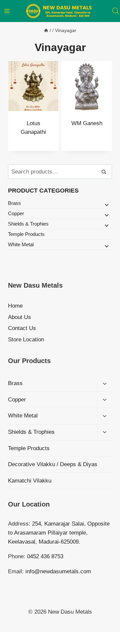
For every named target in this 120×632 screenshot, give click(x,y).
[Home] (46, 30)
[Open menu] (7, 11)
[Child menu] (106, 204)
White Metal (21, 244)
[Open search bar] (115, 11)
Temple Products (26, 234)
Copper (16, 213)
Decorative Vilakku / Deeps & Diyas (52, 464)
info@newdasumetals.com (58, 571)
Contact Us (22, 328)
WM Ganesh (86, 123)
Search (105, 172)
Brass (14, 203)
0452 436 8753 (45, 556)
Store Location (26, 339)
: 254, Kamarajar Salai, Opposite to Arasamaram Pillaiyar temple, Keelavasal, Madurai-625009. (59, 533)
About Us (19, 317)
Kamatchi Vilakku (29, 481)
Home (15, 306)
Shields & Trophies (28, 224)
